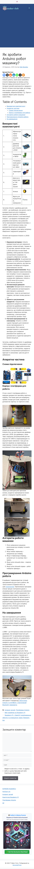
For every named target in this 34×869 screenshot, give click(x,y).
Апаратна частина (13, 108)
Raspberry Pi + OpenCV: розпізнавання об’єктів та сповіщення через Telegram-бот (16, 717)
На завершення (12, 119)
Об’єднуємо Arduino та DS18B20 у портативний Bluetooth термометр (14, 703)
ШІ (3, 803)
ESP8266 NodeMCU (9, 789)
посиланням (10, 587)
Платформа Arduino (22, 710)
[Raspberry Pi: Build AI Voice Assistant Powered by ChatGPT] (17, 835)
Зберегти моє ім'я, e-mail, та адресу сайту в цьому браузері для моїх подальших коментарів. (16, 771)
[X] (7, 75)
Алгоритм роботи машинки (16, 115)
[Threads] (20, 75)
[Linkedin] (13, 75)
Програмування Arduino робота (17, 117)
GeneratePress (17, 865)
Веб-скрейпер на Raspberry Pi (15, 712)
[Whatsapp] (17, 75)
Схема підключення (16, 110)
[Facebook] (4, 75)
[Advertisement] (17, 30)
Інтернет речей (10, 710)
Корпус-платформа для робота (19, 112)
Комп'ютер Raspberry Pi (10, 797)
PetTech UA (6, 791)
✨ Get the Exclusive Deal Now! (17, 852)
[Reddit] (10, 75)
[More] (23, 75)
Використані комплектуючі (16, 106)
